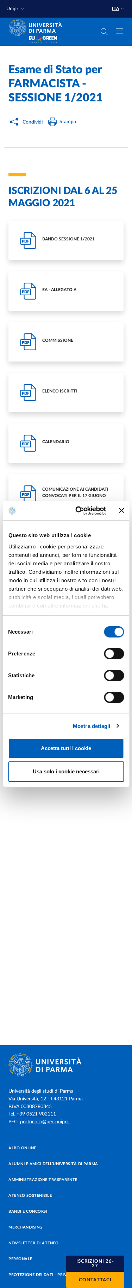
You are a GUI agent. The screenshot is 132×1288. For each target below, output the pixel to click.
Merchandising (25, 1227)
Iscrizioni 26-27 (95, 1263)
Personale (20, 1259)
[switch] (114, 653)
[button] (16, 8)
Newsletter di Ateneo (33, 1243)
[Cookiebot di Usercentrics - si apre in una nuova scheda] (78, 510)
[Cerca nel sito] (104, 32)
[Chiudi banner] (121, 510)
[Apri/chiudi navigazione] (119, 31)
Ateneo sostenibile (30, 1196)
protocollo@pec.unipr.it (45, 1121)
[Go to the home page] (38, 27)
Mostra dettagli (92, 726)
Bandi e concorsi (27, 1211)
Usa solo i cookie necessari (66, 771)
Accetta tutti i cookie (66, 748)
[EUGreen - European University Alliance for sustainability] (43, 39)
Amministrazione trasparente (42, 1180)
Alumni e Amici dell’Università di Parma (53, 1164)
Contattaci (95, 1280)
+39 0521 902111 (36, 1114)
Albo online (22, 1148)
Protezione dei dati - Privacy (41, 1275)
